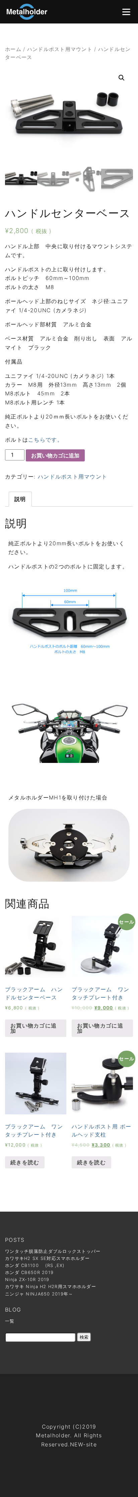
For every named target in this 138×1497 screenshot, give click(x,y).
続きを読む (24, 1162)
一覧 (10, 1321)
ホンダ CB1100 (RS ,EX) (35, 1265)
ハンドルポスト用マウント (59, 49)
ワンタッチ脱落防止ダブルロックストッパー (53, 1251)
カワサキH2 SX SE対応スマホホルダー (47, 1258)
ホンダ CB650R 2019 (29, 1272)
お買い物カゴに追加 (55, 455)
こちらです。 (45, 439)
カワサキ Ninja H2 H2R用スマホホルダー (50, 1286)
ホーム (13, 49)
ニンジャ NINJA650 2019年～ (39, 1293)
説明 (20, 499)
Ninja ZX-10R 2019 (27, 1279)
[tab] (20, 499)
